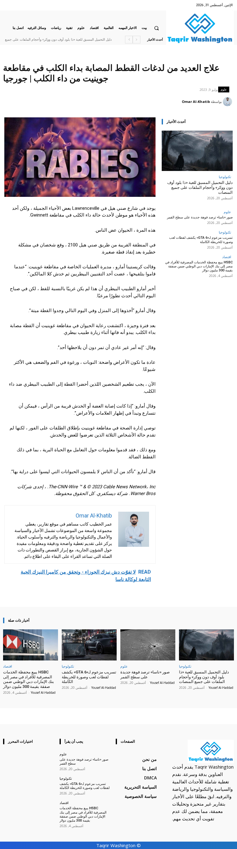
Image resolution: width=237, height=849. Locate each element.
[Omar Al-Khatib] (228, 101)
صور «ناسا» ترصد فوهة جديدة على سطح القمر (200, 217)
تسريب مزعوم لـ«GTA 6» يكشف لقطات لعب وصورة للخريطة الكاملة (201, 240)
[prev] (136, 39)
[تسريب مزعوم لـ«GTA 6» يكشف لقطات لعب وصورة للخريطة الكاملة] (89, 644)
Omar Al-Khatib (196, 101)
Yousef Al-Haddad (221, 687)
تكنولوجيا (225, 176)
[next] (129, 39)
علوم (224, 89)
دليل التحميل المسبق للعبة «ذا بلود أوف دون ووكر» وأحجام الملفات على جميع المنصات (200, 187)
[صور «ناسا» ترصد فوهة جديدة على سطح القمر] (147, 644)
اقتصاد (226, 256)
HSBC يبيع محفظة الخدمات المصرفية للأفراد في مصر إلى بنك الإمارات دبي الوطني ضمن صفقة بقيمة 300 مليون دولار (199, 266)
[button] (156, 28)
